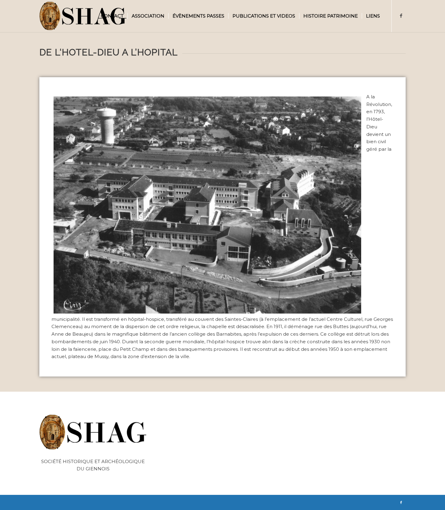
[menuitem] (112, 16)
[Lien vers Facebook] (401, 15)
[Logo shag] (83, 16)
